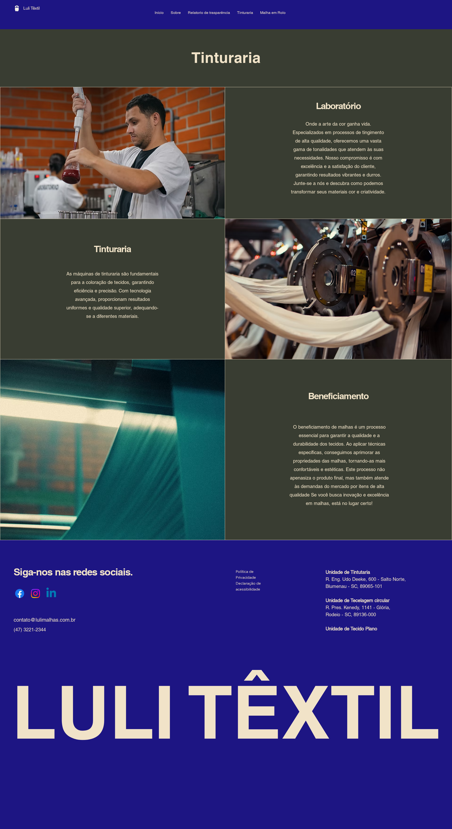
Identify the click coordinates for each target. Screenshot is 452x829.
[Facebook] (20, 593)
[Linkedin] (51, 593)
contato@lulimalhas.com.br (44, 620)
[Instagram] (35, 593)
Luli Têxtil (31, 8)
